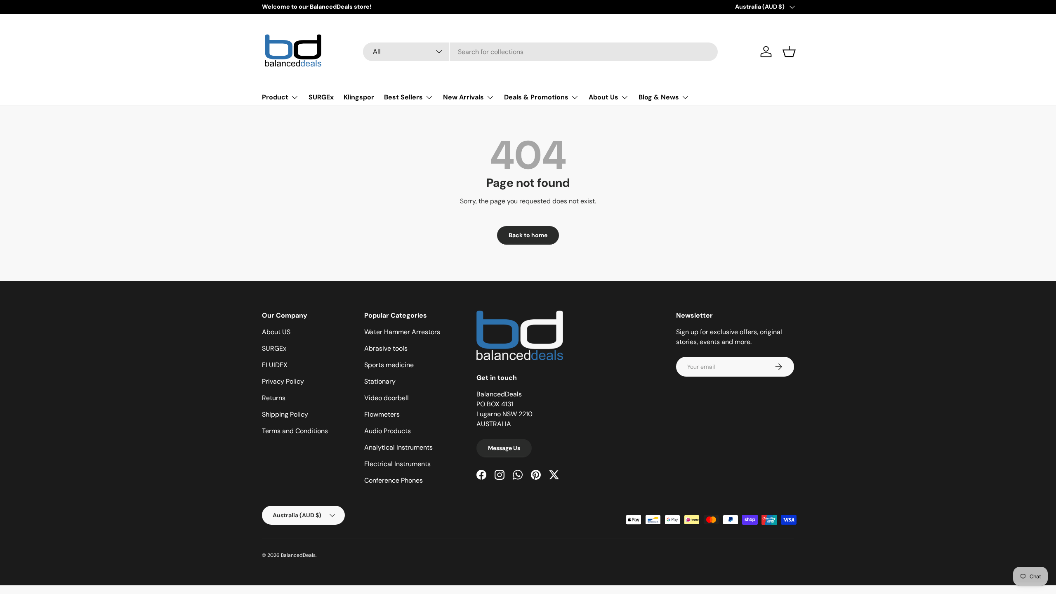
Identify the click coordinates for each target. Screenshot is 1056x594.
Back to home (528, 235)
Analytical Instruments (398, 447)
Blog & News (659, 97)
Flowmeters (382, 414)
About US (276, 332)
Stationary (380, 381)
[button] (789, 51)
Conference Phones (393, 480)
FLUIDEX (275, 365)
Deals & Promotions (536, 97)
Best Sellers (403, 97)
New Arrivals (463, 97)
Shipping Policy (285, 414)
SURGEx (321, 97)
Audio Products (387, 431)
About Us (603, 97)
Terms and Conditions (295, 431)
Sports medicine (389, 365)
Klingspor (359, 97)
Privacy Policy (283, 381)
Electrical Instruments (397, 464)
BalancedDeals (298, 555)
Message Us (504, 448)
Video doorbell (386, 398)
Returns (273, 398)
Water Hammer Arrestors (402, 332)
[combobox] (540, 51)
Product (275, 97)
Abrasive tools (386, 348)
